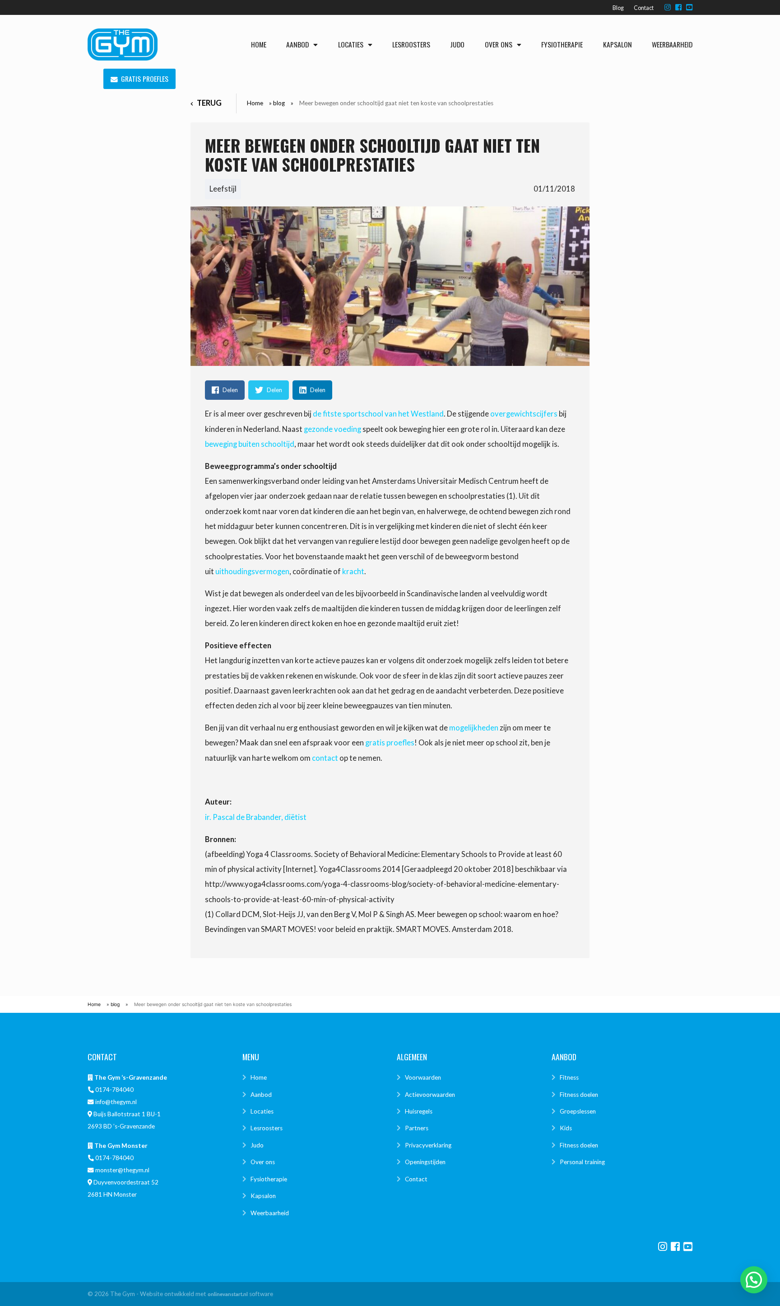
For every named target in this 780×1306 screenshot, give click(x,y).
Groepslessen (578, 1111)
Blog (618, 8)
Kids (566, 1128)
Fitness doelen (579, 1094)
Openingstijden (425, 1162)
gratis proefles (389, 742)
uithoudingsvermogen (252, 571)
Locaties (350, 44)
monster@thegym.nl (122, 1170)
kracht (353, 571)
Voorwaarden (423, 1077)
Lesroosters (411, 44)
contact (325, 758)
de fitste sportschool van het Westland (378, 413)
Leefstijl (223, 188)
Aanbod (297, 44)
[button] (753, 1279)
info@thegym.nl (116, 1101)
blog (279, 103)
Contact (644, 8)
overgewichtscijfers (523, 413)
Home (258, 44)
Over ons (498, 44)
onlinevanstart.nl (228, 1294)
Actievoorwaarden (430, 1094)
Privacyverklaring (428, 1145)
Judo (457, 44)
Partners (416, 1128)
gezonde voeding (332, 429)
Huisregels (418, 1111)
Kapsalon (617, 44)
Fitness (569, 1077)
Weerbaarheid (672, 44)
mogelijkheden (473, 727)
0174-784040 (114, 1089)
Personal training (582, 1162)
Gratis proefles (144, 79)
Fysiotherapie (562, 44)
